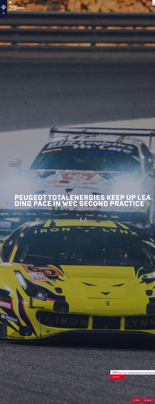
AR (12, 2)
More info (116, 377)
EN (10, 2)
